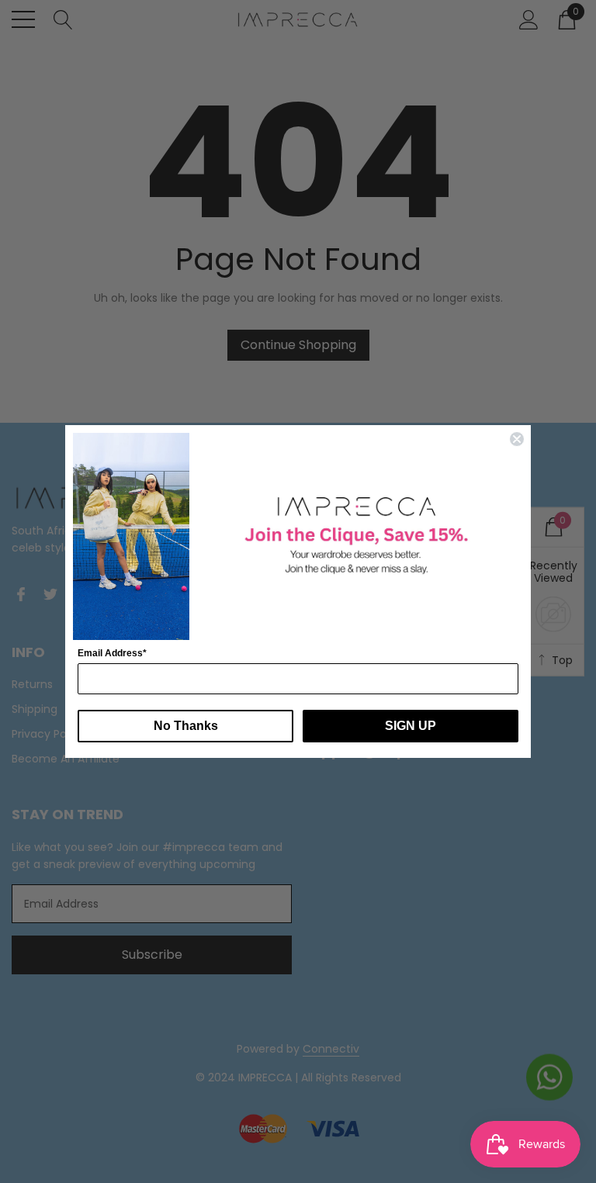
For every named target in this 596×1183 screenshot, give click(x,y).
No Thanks (186, 725)
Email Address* (112, 653)
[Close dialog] (517, 439)
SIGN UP (410, 725)
